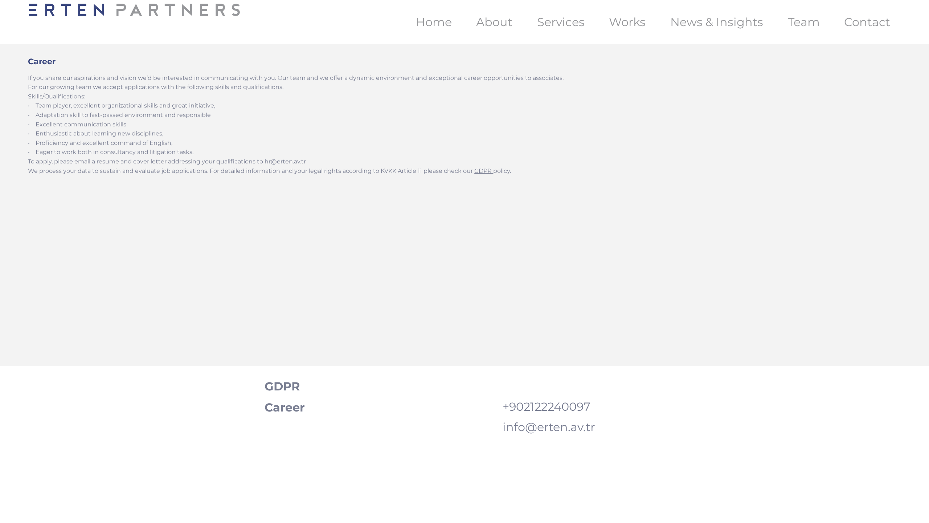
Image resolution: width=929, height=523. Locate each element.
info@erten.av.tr (549, 427)
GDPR (483, 170)
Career (285, 407)
